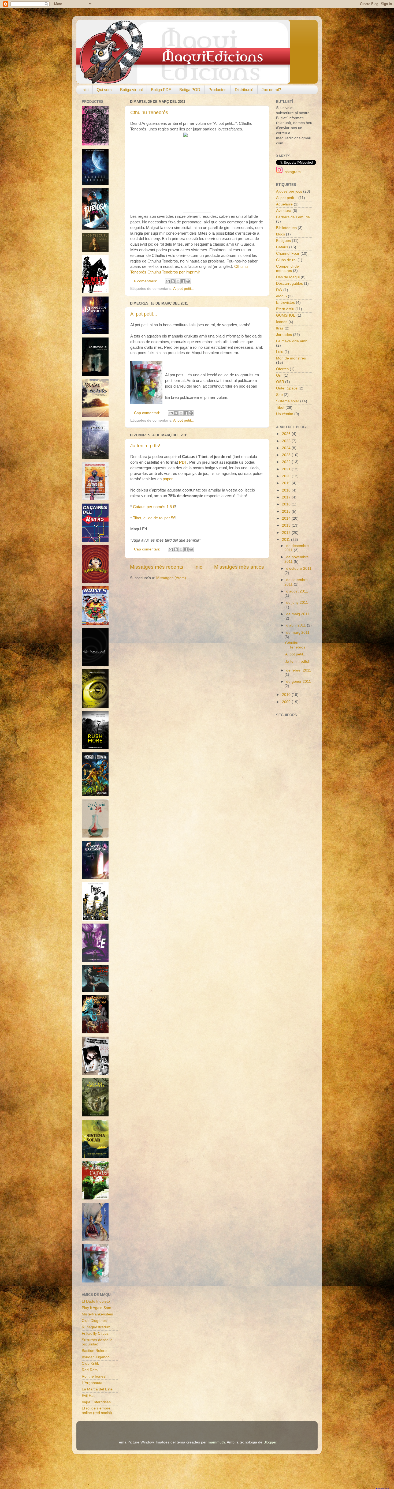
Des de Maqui (288, 277)
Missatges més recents (156, 567)
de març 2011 (298, 633)
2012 (287, 533)
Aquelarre (284, 204)
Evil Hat (88, 1396)
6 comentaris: (146, 281)
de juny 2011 (297, 603)
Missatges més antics (239, 567)
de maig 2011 (297, 614)
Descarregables (289, 284)
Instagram (292, 172)
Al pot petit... (183, 289)
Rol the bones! (94, 1376)
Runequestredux (96, 1327)
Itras (280, 328)
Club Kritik (90, 1364)
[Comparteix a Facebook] (183, 281)
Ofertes (282, 369)
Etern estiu (285, 309)
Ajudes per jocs (289, 191)
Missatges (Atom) (171, 578)
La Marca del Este (97, 1389)
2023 (287, 455)
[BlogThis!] (173, 281)
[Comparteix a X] (178, 281)
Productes (217, 89)
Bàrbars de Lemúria (293, 217)
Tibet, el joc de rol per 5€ (154, 518)
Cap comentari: (147, 413)
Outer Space (287, 388)
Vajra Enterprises (96, 1402)
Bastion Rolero (94, 1351)
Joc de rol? (271, 89)
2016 (287, 504)
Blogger (269, 1442)
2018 (287, 490)
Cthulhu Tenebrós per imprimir (173, 272)
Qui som (104, 89)
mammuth (216, 1442)
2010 (287, 695)
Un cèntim (284, 414)
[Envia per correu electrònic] (167, 281)
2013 (287, 525)
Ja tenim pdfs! (145, 445)
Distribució (244, 89)
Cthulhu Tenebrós (149, 112)
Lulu (279, 352)
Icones (281, 322)
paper (167, 479)
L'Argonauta (92, 1383)
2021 (287, 469)
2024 (287, 448)
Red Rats (90, 1370)
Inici (84, 89)
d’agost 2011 (297, 591)
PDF (183, 462)
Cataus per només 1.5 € (154, 507)
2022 (287, 462)
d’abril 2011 (296, 625)
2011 (286, 540)
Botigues (283, 241)
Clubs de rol (286, 260)
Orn (279, 375)
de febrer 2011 (298, 670)
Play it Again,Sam (96, 1308)
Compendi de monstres (287, 268)
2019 (287, 483)
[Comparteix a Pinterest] (188, 281)
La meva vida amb (291, 341)
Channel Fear (287, 254)
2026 (287, 434)
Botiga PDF (161, 89)
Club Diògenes (94, 1321)
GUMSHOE (285, 315)
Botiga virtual (131, 89)
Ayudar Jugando (96, 1357)
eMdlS (281, 296)
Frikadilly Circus (95, 1334)
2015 (287, 511)
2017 (287, 497)
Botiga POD (189, 89)
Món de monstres (291, 358)
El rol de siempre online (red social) (97, 1410)
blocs (280, 234)
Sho (279, 395)
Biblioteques (286, 228)
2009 (287, 702)
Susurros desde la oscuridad (97, 1342)
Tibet (280, 408)
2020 (287, 476)
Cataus (282, 247)
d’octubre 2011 (298, 569)
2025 (287, 441)
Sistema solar (287, 401)
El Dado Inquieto (96, 1301)
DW (279, 290)
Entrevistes (285, 303)
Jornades (284, 335)
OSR (280, 382)
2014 (287, 518)
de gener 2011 (298, 682)
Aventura (283, 211)
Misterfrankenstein (97, 1314)
